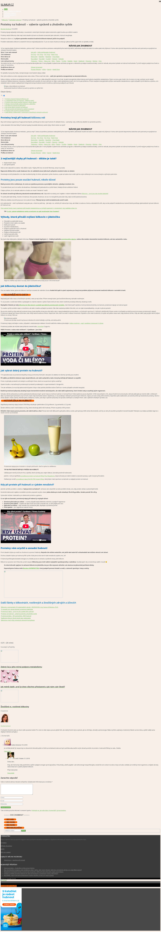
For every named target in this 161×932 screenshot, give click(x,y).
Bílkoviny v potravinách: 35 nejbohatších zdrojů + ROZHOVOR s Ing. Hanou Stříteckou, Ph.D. (29, 607)
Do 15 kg (47, 54)
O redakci (4, 843)
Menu (6, 9)
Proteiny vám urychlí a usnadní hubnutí (17, 110)
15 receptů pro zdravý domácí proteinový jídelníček (17, 609)
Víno (100, 61)
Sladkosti (81, 61)
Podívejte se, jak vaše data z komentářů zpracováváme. (49, 810)
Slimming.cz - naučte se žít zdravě (14, 860)
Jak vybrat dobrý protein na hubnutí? (16, 107)
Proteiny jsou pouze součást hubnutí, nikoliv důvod (20, 102)
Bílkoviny (5, 20)
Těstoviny (34, 61)
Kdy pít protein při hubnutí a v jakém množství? (19, 109)
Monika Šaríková (6, 29)
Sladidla (70, 61)
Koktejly (61, 59)
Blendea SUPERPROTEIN (31, 568)
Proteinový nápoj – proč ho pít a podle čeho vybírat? (17, 611)
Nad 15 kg (54, 54)
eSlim (44, 69)
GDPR (2, 849)
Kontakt (7, 17)
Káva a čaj (47, 61)
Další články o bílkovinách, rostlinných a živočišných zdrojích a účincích (26, 112)
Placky (58, 61)
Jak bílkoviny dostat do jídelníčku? (15, 105)
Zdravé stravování (36, 67)
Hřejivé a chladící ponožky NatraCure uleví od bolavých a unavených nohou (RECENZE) (31, 874)
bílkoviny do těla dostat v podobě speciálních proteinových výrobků (41, 305)
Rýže (53, 61)
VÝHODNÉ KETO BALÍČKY (9, 886)
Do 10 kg (40, 54)
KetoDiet (48, 57)
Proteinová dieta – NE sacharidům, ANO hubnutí (16, 616)
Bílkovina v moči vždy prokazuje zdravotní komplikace (18, 620)
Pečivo (41, 61)
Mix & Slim (34, 57)
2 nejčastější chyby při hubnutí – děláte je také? (19, 100)
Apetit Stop (56, 69)
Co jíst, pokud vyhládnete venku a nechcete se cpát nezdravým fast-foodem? (33, 211)
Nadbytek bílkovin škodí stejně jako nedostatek (16, 618)
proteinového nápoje (69, 239)
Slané (75, 61)
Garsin (49, 69)
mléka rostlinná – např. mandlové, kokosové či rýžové (86, 323)
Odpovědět (7, 751)
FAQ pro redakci (6, 852)
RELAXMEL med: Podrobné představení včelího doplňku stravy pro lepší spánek (29, 875)
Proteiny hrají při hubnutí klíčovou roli (17, 99)
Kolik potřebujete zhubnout (46, 52)
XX (159, 1)
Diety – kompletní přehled (12, 11)
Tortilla (63, 61)
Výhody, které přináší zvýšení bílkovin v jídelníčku (20, 104)
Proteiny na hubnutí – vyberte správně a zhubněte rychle (19, 614)
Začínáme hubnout (10, 13)
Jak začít (33, 52)
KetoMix (41, 57)
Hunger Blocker (36, 69)
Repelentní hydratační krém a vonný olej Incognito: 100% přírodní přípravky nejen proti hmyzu (33, 872)
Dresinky (88, 61)
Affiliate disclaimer (6, 846)
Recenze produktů (10, 15)
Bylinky (95, 61)
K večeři (48, 59)
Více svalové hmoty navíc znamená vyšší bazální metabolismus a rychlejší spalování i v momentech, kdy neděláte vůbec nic (39, 208)
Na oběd (41, 59)
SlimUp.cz (7, 5)
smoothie (40, 326)
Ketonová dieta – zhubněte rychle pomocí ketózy (19, 868)
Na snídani (34, 59)
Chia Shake (55, 57)
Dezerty (54, 59)
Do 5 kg (33, 54)
